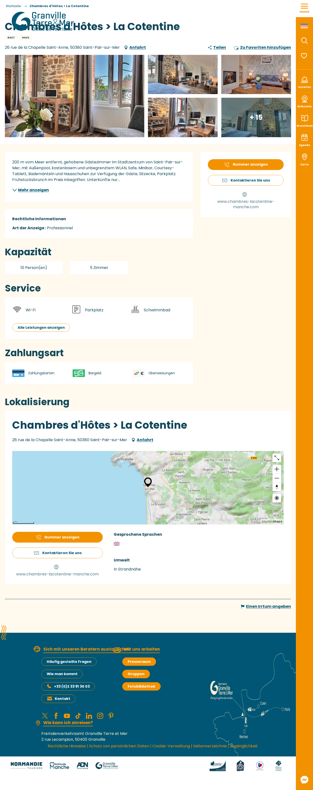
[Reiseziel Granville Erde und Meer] (43, 21)
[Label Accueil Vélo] (240, 765)
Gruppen (136, 673)
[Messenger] (304, 780)
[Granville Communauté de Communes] (106, 765)
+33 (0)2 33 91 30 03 (72, 686)
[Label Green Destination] (218, 765)
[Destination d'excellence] (260, 765)
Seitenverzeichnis (210, 746)
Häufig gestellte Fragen (69, 661)
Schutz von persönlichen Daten (119, 746)
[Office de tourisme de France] (278, 765)
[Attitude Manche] (59, 765)
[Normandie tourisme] (26, 765)
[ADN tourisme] (82, 765)
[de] (304, 26)
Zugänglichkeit (244, 746)
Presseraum (139, 661)
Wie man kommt (62, 673)
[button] (304, 41)
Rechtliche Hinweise (67, 746)
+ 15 (256, 117)
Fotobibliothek (141, 686)
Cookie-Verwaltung (171, 746)
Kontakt (62, 698)
